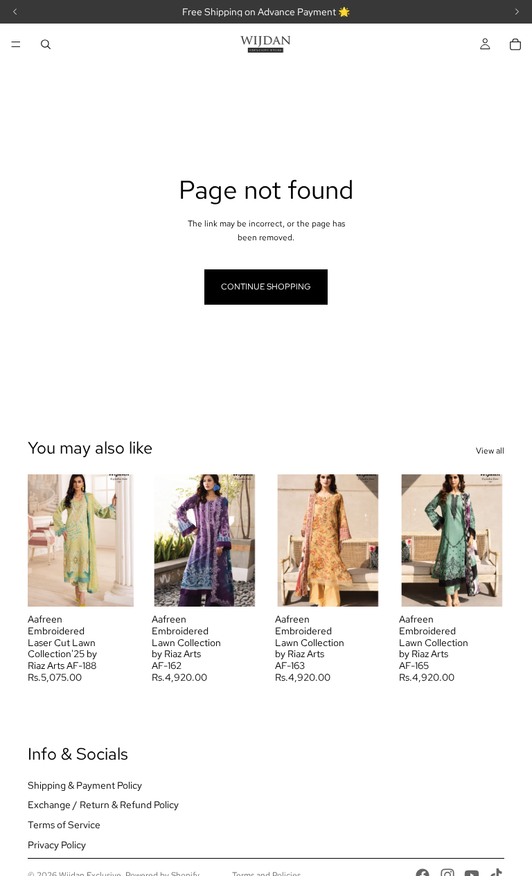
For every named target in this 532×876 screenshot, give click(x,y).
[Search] (45, 44)
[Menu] (16, 44)
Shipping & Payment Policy (85, 785)
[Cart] (515, 44)
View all (490, 450)
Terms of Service (64, 825)
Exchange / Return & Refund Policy (103, 805)
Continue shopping (266, 286)
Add (124, 585)
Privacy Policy (57, 845)
